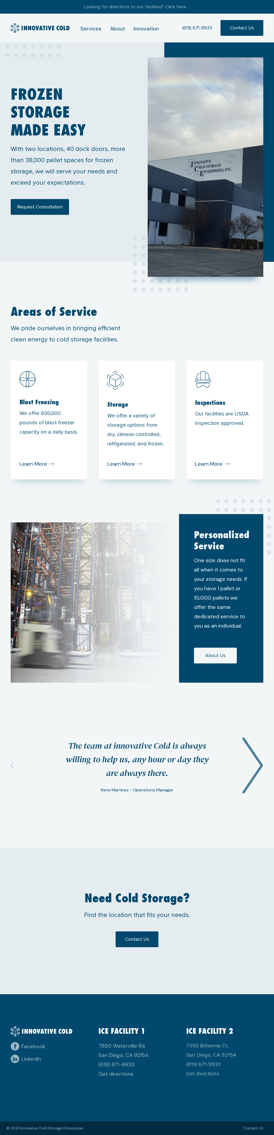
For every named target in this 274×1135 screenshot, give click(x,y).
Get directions (116, 1073)
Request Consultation (40, 207)
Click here (175, 7)
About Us (215, 655)
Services (90, 28)
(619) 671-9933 (197, 28)
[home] (40, 28)
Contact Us (242, 28)
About (117, 28)
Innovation (146, 28)
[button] (21, 765)
